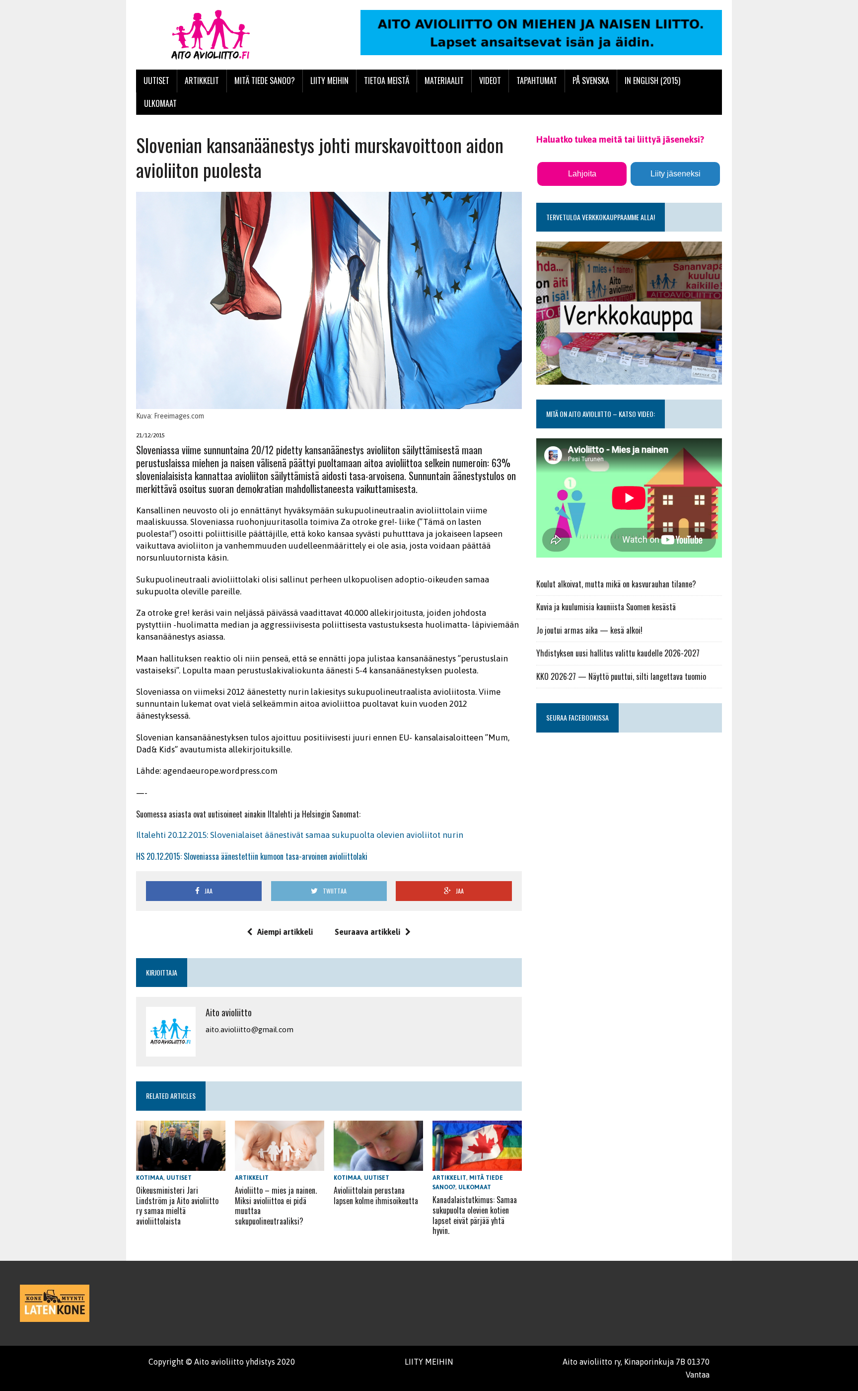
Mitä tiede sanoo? (264, 80)
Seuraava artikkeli (367, 931)
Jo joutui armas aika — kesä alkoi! (589, 630)
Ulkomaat (160, 103)
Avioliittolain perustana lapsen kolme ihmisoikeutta (376, 1195)
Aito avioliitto (229, 1012)
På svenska (590, 80)
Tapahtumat (536, 80)
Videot (490, 80)
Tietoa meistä (386, 80)
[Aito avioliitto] (229, 35)
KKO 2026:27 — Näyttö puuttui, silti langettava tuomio (621, 676)
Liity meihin (329, 80)
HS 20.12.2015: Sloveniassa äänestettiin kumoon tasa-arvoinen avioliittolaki (251, 856)
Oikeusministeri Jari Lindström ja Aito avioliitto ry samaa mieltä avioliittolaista (177, 1205)
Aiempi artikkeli (285, 931)
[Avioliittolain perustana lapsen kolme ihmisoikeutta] (378, 1163)
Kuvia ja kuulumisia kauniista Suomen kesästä (606, 607)
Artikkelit (202, 80)
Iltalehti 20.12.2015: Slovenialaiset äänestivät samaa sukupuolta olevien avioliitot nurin (299, 835)
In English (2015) (652, 80)
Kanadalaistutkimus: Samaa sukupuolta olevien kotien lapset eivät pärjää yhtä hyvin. (474, 1215)
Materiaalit (444, 80)
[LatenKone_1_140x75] (54, 1303)
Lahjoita (582, 173)
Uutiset (156, 80)
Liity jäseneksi (675, 173)
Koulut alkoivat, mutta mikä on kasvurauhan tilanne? (616, 584)
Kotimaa (149, 1177)
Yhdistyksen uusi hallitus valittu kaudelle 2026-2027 (618, 653)
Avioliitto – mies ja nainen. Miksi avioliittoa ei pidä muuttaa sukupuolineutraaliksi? (276, 1205)
